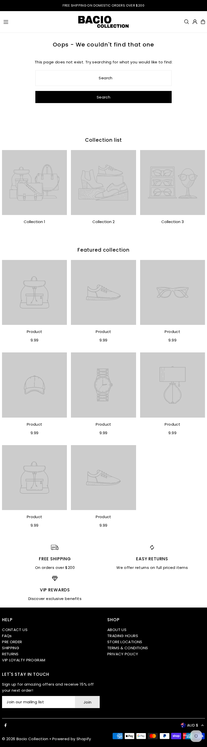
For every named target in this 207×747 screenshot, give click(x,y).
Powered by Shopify (71, 738)
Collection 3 (172, 221)
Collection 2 (103, 221)
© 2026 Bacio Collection (25, 738)
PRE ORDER (12, 641)
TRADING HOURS (122, 635)
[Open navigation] (38, 21)
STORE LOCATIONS (124, 641)
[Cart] (203, 21)
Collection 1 (34, 221)
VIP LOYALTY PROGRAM (23, 660)
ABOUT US (116, 629)
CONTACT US (15, 629)
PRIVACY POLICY (122, 654)
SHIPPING (10, 647)
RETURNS (10, 654)
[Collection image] (34, 182)
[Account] (195, 21)
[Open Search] (186, 21)
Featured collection (103, 250)
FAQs (7, 635)
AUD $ (193, 725)
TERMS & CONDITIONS (127, 647)
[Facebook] (6, 726)
